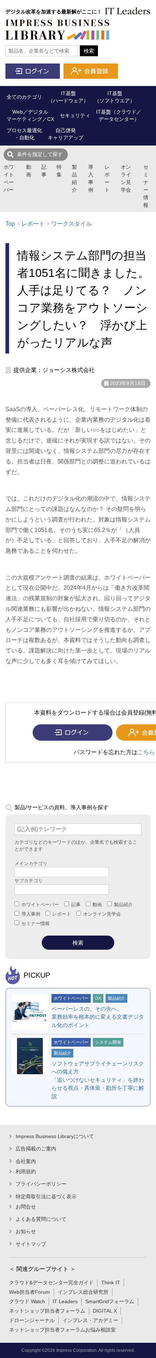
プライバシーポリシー (41, 1184)
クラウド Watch (27, 1301)
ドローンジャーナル (32, 1320)
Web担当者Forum (29, 1292)
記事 (43, 170)
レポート (107, 178)
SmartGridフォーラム (109, 1301)
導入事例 (90, 178)
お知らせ (26, 1231)
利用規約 (26, 1171)
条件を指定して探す (40, 154)
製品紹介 (74, 178)
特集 (59, 170)
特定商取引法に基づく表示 (46, 1196)
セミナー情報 (145, 186)
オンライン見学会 (126, 178)
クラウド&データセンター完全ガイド (51, 1282)
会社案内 (26, 1161)
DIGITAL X (105, 1311)
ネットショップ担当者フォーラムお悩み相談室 (62, 1330)
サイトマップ (31, 1244)
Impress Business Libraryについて (55, 1136)
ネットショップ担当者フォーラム (47, 1311)
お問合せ (26, 1207)
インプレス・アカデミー (90, 1320)
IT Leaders (65, 1301)
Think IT (110, 1282)
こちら (146, 752)
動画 (28, 170)
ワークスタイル (71, 224)
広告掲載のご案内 (36, 1149)
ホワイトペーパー (9, 178)
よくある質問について (41, 1219)
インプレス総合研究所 (83, 1292)
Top (10, 224)
